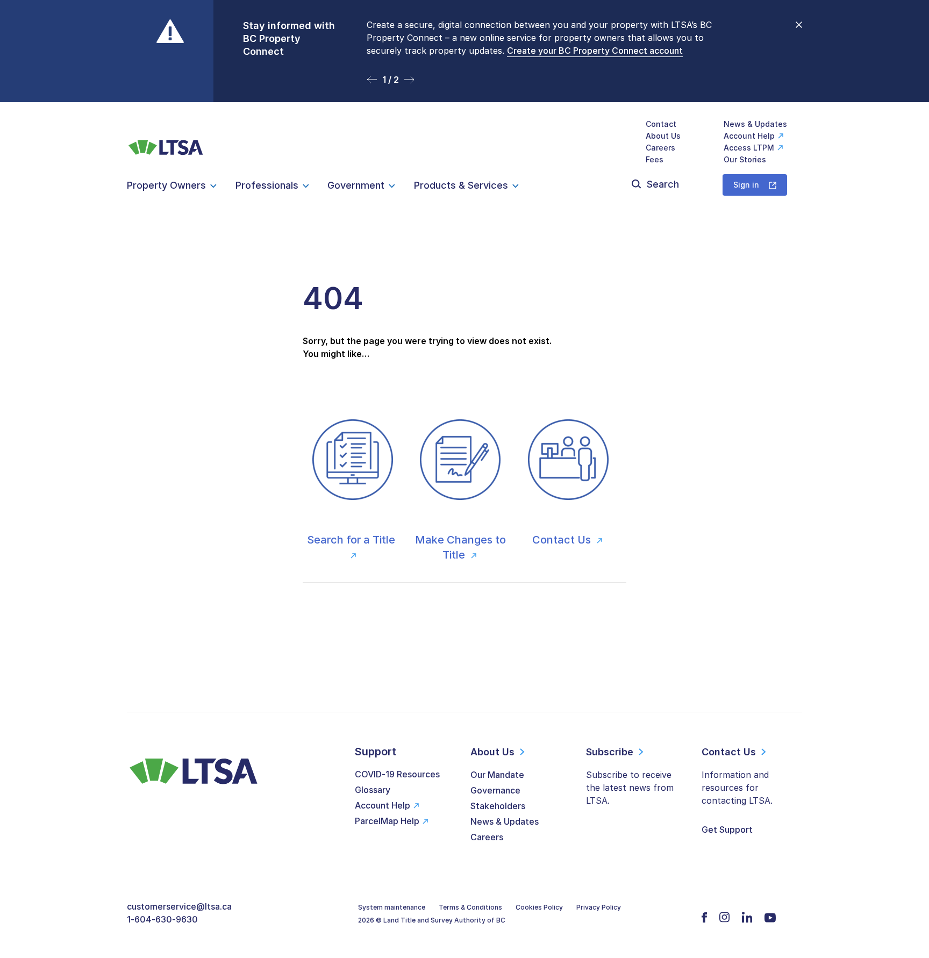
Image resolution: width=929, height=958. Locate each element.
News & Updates (755, 123)
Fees (654, 159)
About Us (663, 135)
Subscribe (609, 751)
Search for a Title (352, 539)
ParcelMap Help (387, 821)
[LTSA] (166, 141)
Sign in (746, 184)
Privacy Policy (598, 907)
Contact (661, 123)
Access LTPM (749, 147)
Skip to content (464, 89)
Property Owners (166, 185)
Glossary (372, 789)
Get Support (727, 829)
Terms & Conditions (470, 907)
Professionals (266, 185)
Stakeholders (497, 805)
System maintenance (391, 907)
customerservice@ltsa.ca (179, 906)
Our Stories (745, 159)
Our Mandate (497, 774)
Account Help (749, 135)
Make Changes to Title (460, 547)
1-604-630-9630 (162, 919)
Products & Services (461, 185)
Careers (660, 147)
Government (355, 185)
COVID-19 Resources (397, 774)
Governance (495, 790)
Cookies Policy (539, 907)
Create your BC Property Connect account (595, 50)
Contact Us (563, 539)
